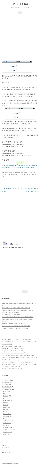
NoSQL (5, 407)
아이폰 (28, 174)
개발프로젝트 (7, 423)
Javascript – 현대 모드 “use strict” (11, 314)
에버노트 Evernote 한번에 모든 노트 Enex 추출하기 (16, 308)
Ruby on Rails (7, 414)
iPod (6, 174)
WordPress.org (6, 452)
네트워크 (5, 425)
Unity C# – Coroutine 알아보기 (15, 346)
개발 (20, 174)
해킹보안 (5, 434)
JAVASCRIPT (6, 400)
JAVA (4, 398)
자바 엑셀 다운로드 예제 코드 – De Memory (14, 364)
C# (4, 393)
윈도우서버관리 (7, 432)
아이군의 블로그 (20, 3)
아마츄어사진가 (6, 382)
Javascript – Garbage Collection (10, 312)
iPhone (30, 172)
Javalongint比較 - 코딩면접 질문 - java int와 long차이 (16, 342)
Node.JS (5, 405)
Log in (4, 445)
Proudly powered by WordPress (10, 463)
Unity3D (5, 418)
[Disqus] (20, 215)
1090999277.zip (20, 162)
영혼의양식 (5, 384)
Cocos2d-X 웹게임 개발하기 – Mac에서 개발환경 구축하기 (17, 317)
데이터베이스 (7, 427)
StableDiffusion (7, 416)
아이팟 (24, 174)
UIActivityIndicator (13, 174)
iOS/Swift (18, 172)
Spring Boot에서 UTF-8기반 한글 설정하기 (20, 362)
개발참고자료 (7, 421)
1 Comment (5, 83)
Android (5, 391)
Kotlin (5, 402)
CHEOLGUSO (5, 353)
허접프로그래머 (6, 389)
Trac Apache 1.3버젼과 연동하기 (22, 339)
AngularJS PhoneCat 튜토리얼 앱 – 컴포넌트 (14, 323)
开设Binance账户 (6, 339)
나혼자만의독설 (6, 380)
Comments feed (6, 450)
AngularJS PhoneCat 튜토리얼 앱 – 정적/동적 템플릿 (16, 326)
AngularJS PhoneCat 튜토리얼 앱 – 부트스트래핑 (15, 328)
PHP (4, 411)
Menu (20, 12)
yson (3, 346)
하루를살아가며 (6, 387)
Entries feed (5, 448)
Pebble (5, 409)
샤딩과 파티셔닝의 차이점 (17, 351)
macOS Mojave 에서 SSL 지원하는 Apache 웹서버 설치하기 (18, 310)
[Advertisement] (20, 35)
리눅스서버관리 (7, 430)
